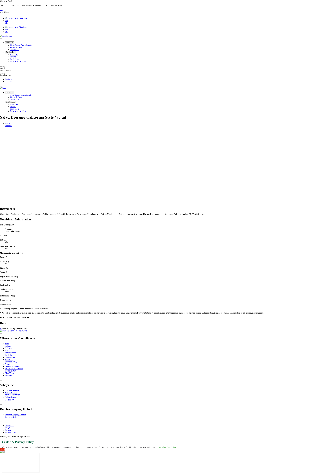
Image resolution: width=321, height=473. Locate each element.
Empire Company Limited (15, 415)
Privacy (8, 430)
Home (7, 123)
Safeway (8, 348)
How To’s (14, 54)
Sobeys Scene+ (11, 397)
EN (6, 21)
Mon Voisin (9, 373)
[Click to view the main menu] (1, 66)
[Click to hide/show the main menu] (1, 86)
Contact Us (14, 50)
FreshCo (8, 355)
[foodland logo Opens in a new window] (2, 10)
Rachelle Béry (10, 371)
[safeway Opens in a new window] (1, 10)
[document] (160, 265)
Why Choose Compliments (20, 45)
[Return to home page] (3, 88)
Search (3, 68)
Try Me (13, 57)
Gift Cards (22, 18)
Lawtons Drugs (11, 362)
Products (8, 79)
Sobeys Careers (11, 392)
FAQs (7, 428)
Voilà (7, 344)
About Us (9, 43)
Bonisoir (8, 375)
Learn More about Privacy (167, 447)
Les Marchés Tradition (14, 368)
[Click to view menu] (1, 333)
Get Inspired (10, 52)
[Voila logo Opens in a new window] (0, 10)
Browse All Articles (18, 61)
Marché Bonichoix (12, 366)
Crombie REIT (11, 417)
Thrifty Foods (10, 353)
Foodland (9, 359)
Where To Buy (16, 47)
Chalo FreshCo (11, 357)
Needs (7, 364)
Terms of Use (10, 432)
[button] (160, 5)
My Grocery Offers (12, 395)
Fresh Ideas (14, 59)
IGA (7, 350)
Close (2, 449)
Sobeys (8, 346)
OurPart (9, 400)
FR (6, 23)
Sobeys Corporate (12, 390)
